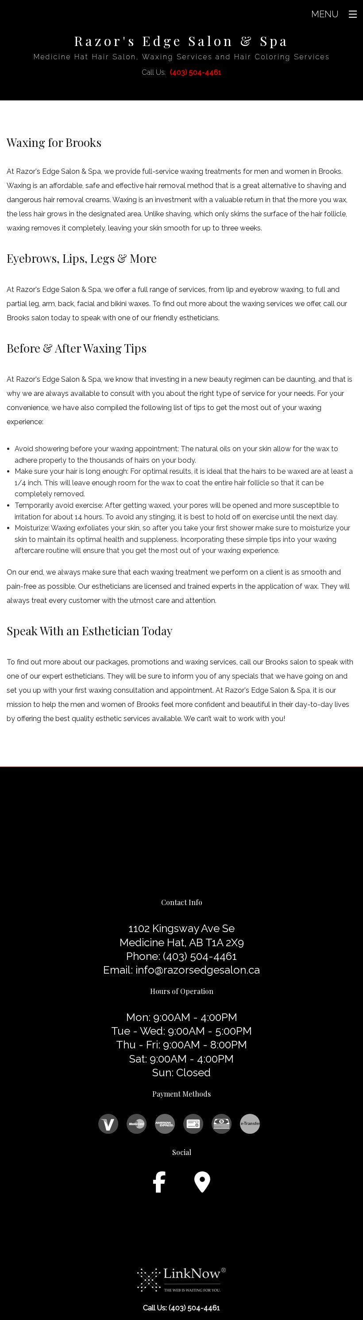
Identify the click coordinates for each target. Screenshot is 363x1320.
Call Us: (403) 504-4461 (181, 1308)
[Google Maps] (202, 1187)
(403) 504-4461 (195, 72)
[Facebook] (159, 1187)
